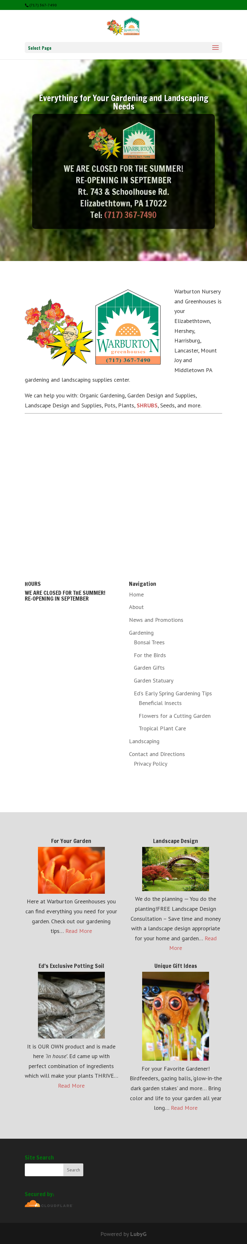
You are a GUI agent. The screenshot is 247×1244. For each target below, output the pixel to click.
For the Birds (150, 655)
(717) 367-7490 (130, 215)
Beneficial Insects (160, 703)
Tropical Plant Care (162, 728)
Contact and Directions (157, 754)
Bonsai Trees (149, 642)
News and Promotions (156, 619)
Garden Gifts (149, 667)
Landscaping (144, 741)
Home (136, 594)
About (136, 607)
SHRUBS (147, 405)
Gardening (141, 632)
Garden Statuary (153, 680)
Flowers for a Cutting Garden (175, 715)
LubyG (138, 1234)
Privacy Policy (150, 763)
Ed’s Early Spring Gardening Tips (173, 693)
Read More (78, 931)
